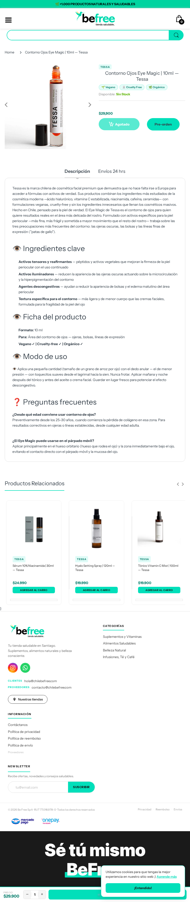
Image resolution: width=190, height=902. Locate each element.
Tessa (105, 67)
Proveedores (16, 752)
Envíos (178, 809)
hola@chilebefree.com (40, 681)
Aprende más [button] (167, 876)
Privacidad (144, 809)
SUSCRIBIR (81, 787)
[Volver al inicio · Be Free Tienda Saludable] (95, 18)
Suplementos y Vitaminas (122, 637)
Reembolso (162, 809)
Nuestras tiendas (30, 699)
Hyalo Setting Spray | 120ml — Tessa (95, 568)
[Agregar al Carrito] (34, 590)
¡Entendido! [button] (143, 888)
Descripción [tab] (77, 171)
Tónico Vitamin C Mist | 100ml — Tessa (158, 568)
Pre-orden (163, 124)
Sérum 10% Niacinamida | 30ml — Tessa (33, 568)
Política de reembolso (24, 738)
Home (9, 52)
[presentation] (177, 484)
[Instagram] (13, 668)
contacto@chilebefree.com (51, 687)
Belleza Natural (114, 650)
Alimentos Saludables (119, 643)
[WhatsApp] (25, 668)
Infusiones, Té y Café (119, 657)
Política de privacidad (24, 732)
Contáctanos (17, 725)
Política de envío (20, 745)
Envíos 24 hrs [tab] (111, 171)
